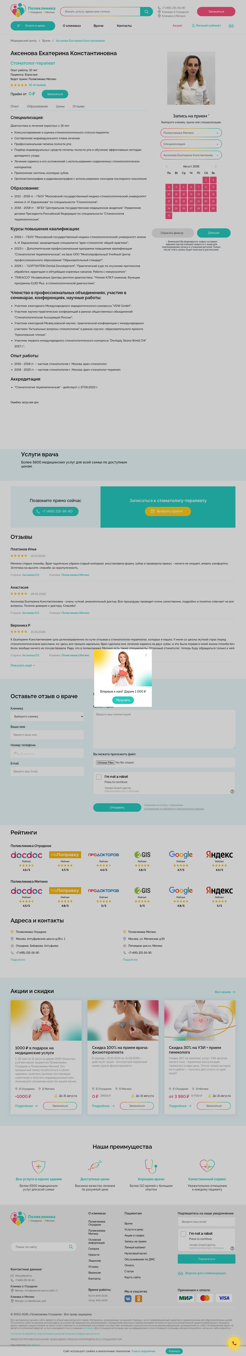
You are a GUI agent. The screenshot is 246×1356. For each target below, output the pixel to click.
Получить (123, 700)
